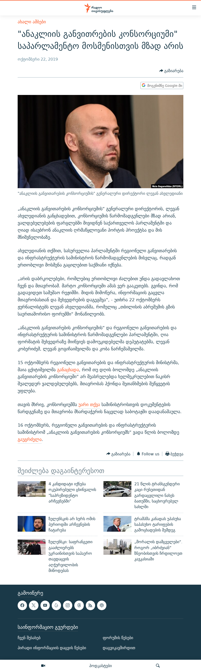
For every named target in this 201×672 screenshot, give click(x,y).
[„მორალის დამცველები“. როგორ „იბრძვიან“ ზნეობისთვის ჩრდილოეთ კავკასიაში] (117, 547)
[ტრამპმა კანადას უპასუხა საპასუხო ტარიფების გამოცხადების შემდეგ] (117, 524)
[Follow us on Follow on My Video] (56, 605)
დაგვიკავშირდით (119, 648)
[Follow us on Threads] (79, 605)
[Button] (171, 70)
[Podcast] (101, 605)
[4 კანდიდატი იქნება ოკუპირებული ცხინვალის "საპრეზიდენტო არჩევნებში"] (32, 489)
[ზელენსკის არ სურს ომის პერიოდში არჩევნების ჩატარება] (32, 524)
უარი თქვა (89, 404)
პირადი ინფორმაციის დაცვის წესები (52, 648)
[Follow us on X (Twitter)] (33, 605)
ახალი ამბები (32, 22)
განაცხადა (68, 369)
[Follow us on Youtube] (45, 605)
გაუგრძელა (30, 439)
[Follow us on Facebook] (22, 605)
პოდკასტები (100, 665)
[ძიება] (158, 666)
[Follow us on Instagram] (67, 605)
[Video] (43, 666)
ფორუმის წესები (118, 638)
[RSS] (90, 605)
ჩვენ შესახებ (29, 638)
